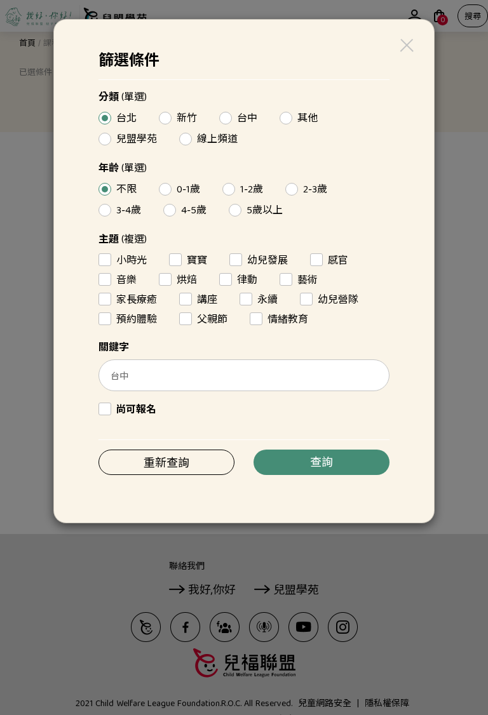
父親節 (210, 319)
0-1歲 (186, 190)
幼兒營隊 (336, 299)
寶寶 (195, 260)
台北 (125, 118)
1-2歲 (250, 190)
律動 (245, 280)
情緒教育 (286, 319)
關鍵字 (113, 348)
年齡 (122, 169)
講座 (205, 299)
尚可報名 (134, 409)
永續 (266, 299)
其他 (306, 118)
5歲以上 (263, 211)
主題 (122, 240)
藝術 (306, 280)
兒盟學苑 (135, 139)
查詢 (321, 464)
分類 (122, 98)
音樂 (125, 280)
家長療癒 (135, 299)
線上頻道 (216, 139)
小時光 (130, 260)
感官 (336, 260)
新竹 (185, 118)
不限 (125, 190)
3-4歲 (127, 211)
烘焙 (185, 280)
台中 (245, 118)
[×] (406, 46)
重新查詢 (166, 464)
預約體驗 (135, 319)
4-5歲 (192, 211)
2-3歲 (313, 190)
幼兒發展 (266, 260)
